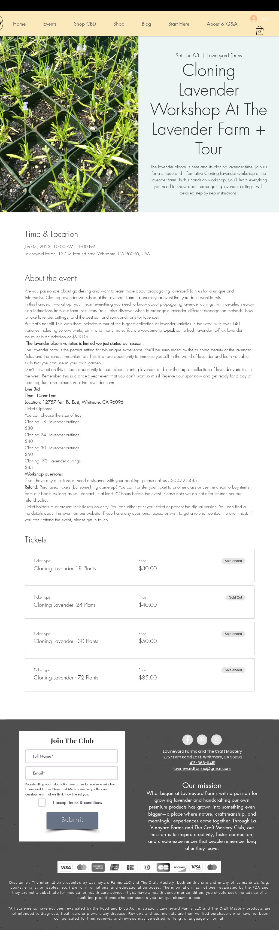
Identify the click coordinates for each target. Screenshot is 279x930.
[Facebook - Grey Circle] (187, 739)
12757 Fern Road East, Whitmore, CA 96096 (202, 757)
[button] (259, 30)
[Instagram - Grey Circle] (216, 739)
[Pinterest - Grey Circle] (202, 739)
